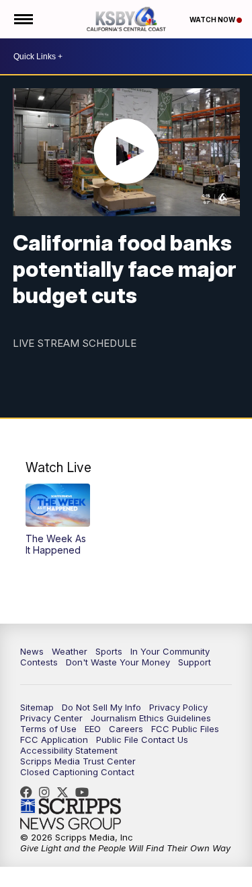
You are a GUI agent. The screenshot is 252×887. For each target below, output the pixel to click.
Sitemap (37, 707)
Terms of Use (48, 728)
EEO (93, 728)
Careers (126, 728)
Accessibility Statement (69, 750)
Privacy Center (51, 718)
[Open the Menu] (22, 19)
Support (194, 662)
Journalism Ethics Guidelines (151, 718)
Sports (108, 651)
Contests (39, 662)
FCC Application (54, 739)
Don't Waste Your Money (118, 662)
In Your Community (170, 651)
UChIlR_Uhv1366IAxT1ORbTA (85, 792)
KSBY (65, 792)
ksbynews (29, 792)
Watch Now (213, 19)
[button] (58, 520)
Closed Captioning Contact (77, 771)
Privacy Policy (178, 707)
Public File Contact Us (142, 739)
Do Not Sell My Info (101, 707)
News (32, 651)
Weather (69, 651)
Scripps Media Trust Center (78, 761)
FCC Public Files (185, 728)
